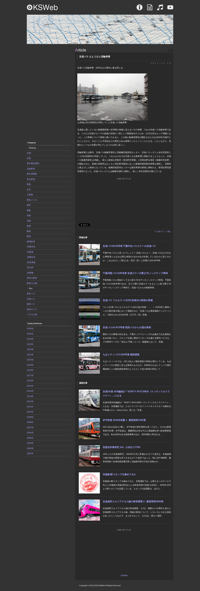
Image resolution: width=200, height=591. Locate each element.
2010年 (30, 412)
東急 (29, 184)
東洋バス (31, 293)
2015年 (30, 386)
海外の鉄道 (32, 278)
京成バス (160, 232)
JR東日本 (31, 246)
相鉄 (29, 210)
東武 (29, 205)
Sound (160, 8)
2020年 (30, 360)
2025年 (30, 334)
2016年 (30, 380)
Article (150, 8)
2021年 (30, 354)
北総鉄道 (31, 168)
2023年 (30, 344)
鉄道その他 (32, 283)
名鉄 (29, 215)
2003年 (30, 448)
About (139, 8)
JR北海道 (31, 262)
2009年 (30, 417)
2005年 (30, 438)
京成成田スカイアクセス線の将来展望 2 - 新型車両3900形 (133, 501)
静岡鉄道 (31, 241)
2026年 (30, 328)
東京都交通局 (33, 163)
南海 (29, 226)
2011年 (30, 406)
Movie (170, 8)
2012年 (30, 401)
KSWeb (42, 7)
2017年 (30, 375)
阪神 (29, 236)
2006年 (30, 432)
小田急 (30, 194)
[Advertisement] (49, 92)
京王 (29, 189)
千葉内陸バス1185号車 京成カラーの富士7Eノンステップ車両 (135, 273)
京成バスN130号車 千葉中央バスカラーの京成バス (129, 246)
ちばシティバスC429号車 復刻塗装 (121, 354)
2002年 (30, 453)
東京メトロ (32, 200)
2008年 (30, 422)
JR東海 (30, 252)
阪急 (29, 231)
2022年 (30, 349)
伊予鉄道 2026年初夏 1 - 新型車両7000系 (124, 420)
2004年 (30, 443)
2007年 (30, 427)
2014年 (30, 391)
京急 (29, 158)
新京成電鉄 (32, 174)
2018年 (30, 370)
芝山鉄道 (31, 179)
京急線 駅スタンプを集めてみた (119, 474)
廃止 (169, 232)
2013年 (30, 396)
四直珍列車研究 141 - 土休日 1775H (121, 447)
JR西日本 (31, 257)
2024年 (30, 339)
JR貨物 (30, 273)
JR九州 (30, 267)
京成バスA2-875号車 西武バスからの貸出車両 (127, 327)
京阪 (29, 221)
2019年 (30, 365)
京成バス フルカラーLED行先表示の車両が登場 (128, 300)
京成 (29, 153)
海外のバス (32, 309)
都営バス (31, 304)
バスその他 (32, 314)
